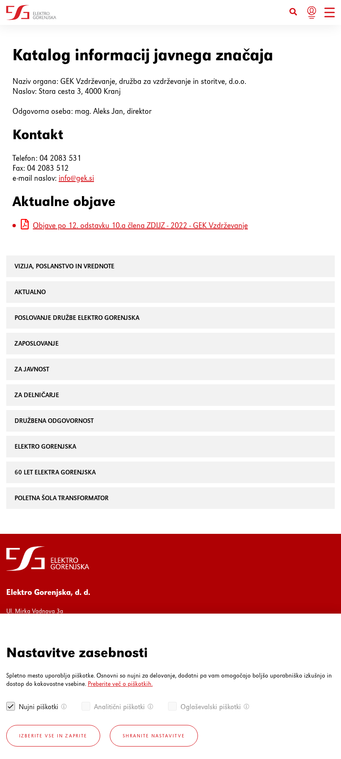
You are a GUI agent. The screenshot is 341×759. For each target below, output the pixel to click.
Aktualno (30, 292)
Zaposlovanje (37, 343)
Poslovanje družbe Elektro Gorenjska (77, 318)
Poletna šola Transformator (62, 498)
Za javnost (32, 369)
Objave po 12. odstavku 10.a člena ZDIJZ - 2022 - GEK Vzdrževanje (140, 225)
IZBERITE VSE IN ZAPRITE (53, 736)
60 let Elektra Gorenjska (55, 472)
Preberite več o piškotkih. (120, 684)
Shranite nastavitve (154, 736)
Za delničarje (37, 395)
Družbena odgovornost (54, 421)
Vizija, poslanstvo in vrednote (64, 266)
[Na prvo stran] (31, 12)
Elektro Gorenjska (45, 446)
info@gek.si (76, 178)
